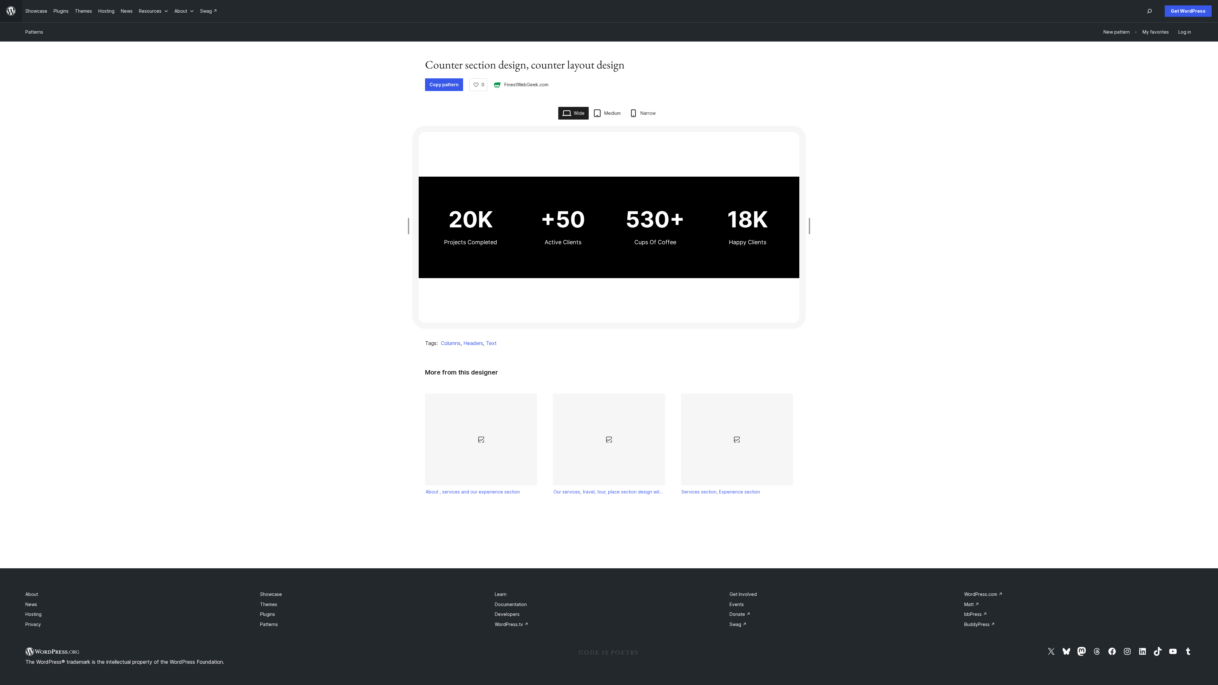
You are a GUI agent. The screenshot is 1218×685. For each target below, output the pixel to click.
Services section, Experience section (720, 491)
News (31, 604)
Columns (451, 343)
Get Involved (743, 594)
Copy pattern (444, 84)
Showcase (271, 594)
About (31, 594)
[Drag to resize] (410, 226)
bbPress (975, 614)
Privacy (33, 624)
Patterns (34, 32)
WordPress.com (983, 594)
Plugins (267, 614)
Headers (473, 343)
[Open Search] (1149, 11)
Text (491, 343)
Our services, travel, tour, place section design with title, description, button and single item (609, 491)
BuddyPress (979, 624)
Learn (501, 594)
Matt (971, 604)
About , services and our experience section (473, 491)
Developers (507, 614)
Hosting (33, 614)
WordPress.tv (511, 624)
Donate (740, 614)
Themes (268, 604)
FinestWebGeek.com (526, 84)
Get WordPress (1188, 11)
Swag (738, 624)
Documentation (511, 604)
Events (737, 604)
